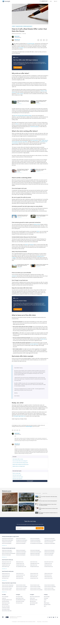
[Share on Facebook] (44, 40)
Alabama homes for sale (6, 573)
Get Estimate (17, 309)
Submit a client (32, 598)
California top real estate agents (7, 551)
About (51, 1)
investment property (34, 126)
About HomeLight (46, 596)
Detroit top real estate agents (20, 543)
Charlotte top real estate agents (35, 540)
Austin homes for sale (33, 561)
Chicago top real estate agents (7, 541)
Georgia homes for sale (5, 576)
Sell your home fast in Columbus (35, 588)
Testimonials (46, 598)
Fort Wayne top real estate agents (49, 543)
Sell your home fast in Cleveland (21, 588)
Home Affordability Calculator (20, 599)
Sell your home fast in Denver (6, 589)
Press (45, 601)
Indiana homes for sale (48, 576)
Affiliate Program (46, 602)
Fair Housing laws (34, 140)
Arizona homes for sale (19, 573)
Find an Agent (39, 528)
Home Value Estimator (5, 601)
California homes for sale (48, 573)
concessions (14, 276)
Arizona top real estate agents (35, 550)
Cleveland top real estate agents (21, 541)
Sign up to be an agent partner (35, 596)
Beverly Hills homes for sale (48, 561)
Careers (45, 599)
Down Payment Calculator (20, 601)
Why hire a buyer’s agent (16, 473)
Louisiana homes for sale (48, 578)
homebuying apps (30, 43)
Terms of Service (45, 621)
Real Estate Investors (47, 604)
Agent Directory (32, 604)
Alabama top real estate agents (7, 550)
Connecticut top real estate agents (35, 551)
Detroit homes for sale (5, 566)
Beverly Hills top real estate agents (7, 540)
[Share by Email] (47, 40)
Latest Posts (44, 493)
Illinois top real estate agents (20, 554)
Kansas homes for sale (19, 578)
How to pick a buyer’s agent (17, 475)
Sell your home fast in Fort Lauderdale (36, 589)
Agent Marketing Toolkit (33, 602)
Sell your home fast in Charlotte (35, 586)
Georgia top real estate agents (35, 553)
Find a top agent (30, 480)
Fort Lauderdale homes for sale (21, 566)
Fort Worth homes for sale (48, 566)
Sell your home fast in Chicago (7, 588)
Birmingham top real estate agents (21, 540)
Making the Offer (19, 26)
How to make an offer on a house (18, 459)
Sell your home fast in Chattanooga (50, 586)
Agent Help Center (33, 601)
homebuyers (21, 47)
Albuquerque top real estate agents (7, 538)
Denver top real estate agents (6, 543)
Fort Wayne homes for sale (34, 566)
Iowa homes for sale (5, 578)
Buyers (13, 26)
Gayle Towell (17, 433)
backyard (31, 244)
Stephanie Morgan (28, 115)
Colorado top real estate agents (21, 551)
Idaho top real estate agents (6, 554)
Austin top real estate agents (34, 538)
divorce (16, 123)
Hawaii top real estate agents (49, 553)
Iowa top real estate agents (48, 554)
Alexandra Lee (17, 443)
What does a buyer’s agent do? (17, 478)
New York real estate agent (19, 115)
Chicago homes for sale (48, 563)
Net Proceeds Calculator (6, 609)
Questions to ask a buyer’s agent (18, 476)
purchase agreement (34, 344)
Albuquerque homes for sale (6, 561)
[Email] (15, 436)
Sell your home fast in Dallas (48, 588)
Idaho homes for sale (19, 576)
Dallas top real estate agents (48, 541)
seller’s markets (20, 93)
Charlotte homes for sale (20, 563)
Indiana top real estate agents (35, 554)
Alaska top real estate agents (20, 550)
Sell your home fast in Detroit (20, 589)
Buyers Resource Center (20, 598)
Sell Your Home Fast (5, 604)
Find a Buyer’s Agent (19, 596)
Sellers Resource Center (6, 602)
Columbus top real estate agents (35, 541)
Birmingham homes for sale (6, 563)
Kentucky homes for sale (34, 578)
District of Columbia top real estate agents (8, 553)
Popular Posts (38, 493)
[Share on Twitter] (41, 40)
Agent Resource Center (33, 599)
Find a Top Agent (18, 67)
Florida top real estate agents (20, 553)
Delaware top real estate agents (49, 551)
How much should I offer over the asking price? (20, 460)
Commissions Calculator (6, 607)
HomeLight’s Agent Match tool (19, 416)
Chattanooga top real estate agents (50, 540)
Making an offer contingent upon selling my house (20, 464)
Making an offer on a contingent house (19, 466)
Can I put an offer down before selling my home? (20, 462)
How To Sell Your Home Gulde (6, 610)
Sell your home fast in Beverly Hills (7, 586)
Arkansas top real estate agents (49, 550)
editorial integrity (29, 426)
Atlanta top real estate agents (21, 538)
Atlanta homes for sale (19, 561)
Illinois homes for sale (33, 576)
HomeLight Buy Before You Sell (7, 599)
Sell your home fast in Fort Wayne (49, 589)
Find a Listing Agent (5, 596)
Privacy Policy (39, 621)
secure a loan (43, 339)
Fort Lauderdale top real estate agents (36, 543)
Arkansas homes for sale (34, 573)
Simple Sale (4, 598)
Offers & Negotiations (28, 26)
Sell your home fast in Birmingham (21, 586)
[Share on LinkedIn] (38, 40)
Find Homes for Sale (19, 602)
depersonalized (37, 224)
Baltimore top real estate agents (49, 538)
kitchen (38, 231)
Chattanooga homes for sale (34, 563)
